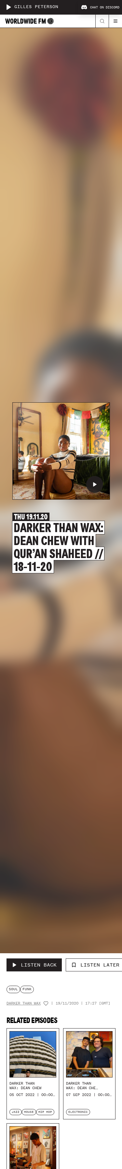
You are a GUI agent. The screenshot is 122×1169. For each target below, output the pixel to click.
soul (13, 989)
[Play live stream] (8, 7)
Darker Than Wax (24, 1003)
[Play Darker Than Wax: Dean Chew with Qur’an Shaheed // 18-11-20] (94, 484)
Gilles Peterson (36, 7)
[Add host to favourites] (45, 1003)
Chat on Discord (104, 7)
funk (27, 989)
